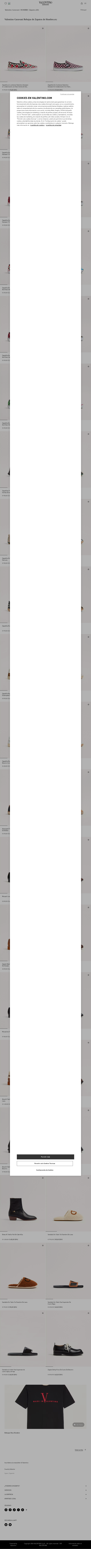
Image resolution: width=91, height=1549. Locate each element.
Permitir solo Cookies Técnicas (44, 1163)
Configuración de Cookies (44, 1170)
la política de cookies (37, 125)
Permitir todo (45, 1157)
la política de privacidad (53, 125)
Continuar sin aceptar (67, 94)
